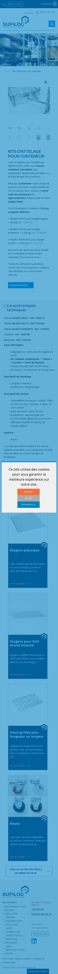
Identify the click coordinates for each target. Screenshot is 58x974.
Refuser (28, 498)
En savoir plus (28, 504)
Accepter (28, 492)
